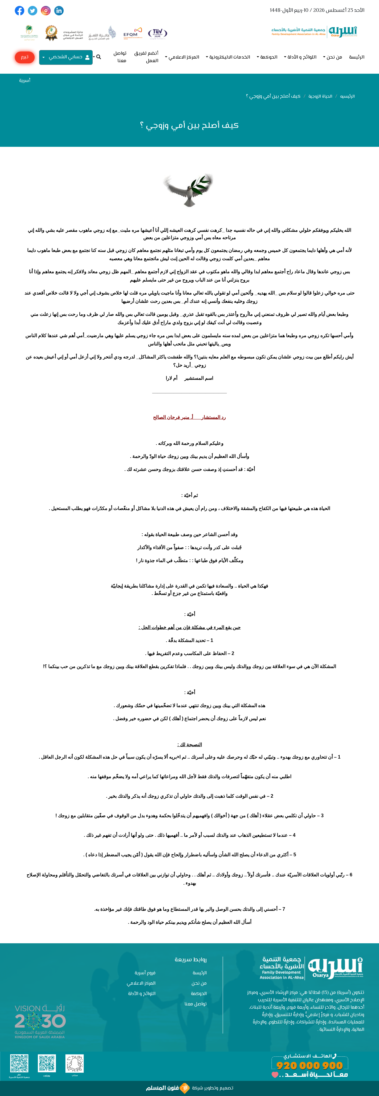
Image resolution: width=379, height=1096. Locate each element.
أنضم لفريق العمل (146, 57)
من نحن (334, 57)
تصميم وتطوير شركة (211, 1088)
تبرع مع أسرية (24, 58)
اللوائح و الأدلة (302, 57)
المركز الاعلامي (183, 57)
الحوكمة (268, 57)
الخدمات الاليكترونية (229, 57)
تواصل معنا (119, 57)
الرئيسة (356, 57)
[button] (97, 57)
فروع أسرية (145, 973)
